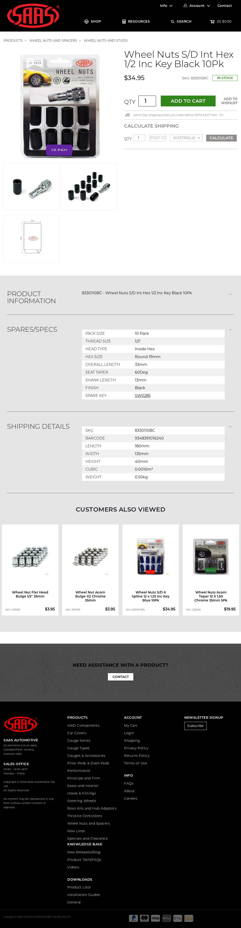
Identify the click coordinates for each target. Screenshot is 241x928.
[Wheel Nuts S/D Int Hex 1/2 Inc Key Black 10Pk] (60, 106)
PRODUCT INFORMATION (31, 297)
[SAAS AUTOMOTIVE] (33, 15)
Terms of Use (135, 763)
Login (129, 733)
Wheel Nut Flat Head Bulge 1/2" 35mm (30, 594)
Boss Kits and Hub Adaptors (91, 808)
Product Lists (79, 887)
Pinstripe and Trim (83, 778)
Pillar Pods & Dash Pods (88, 763)
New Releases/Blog (84, 852)
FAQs (128, 783)
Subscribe (195, 726)
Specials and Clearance (87, 838)
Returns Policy (136, 756)
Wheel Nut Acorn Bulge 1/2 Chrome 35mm (90, 596)
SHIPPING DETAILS (38, 426)
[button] (228, 101)
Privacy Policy (136, 748)
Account (197, 6)
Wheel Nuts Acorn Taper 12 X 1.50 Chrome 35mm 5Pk (210, 596)
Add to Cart (188, 101)
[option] (30, 570)
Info (163, 6)
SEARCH (184, 21)
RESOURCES (139, 21)
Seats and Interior (83, 786)
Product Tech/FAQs (84, 860)
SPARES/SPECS (32, 329)
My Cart (131, 725)
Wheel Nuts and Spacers (88, 823)
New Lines (76, 831)
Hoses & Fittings (81, 793)
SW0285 (143, 395)
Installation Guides (83, 895)
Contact (224, 6)
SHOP (96, 21)
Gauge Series (78, 740)
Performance (78, 771)
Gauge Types (78, 748)
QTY (130, 101)
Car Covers (76, 733)
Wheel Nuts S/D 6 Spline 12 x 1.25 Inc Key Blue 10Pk (150, 596)
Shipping (132, 740)
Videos (73, 867)
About (129, 791)
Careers (130, 798)
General (74, 902)
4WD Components (83, 725)
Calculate (221, 138)
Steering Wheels (81, 801)
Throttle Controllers (84, 816)
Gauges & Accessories (86, 756)
